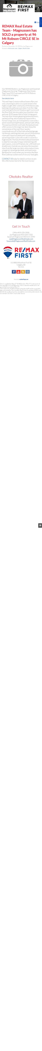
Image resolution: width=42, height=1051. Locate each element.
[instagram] (28, 272)
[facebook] (14, 272)
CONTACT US (7, 159)
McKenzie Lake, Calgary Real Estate (19, 48)
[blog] (23, 272)
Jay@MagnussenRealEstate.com (21, 239)
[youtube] (18, 272)
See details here (8, 98)
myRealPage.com (23, 279)
